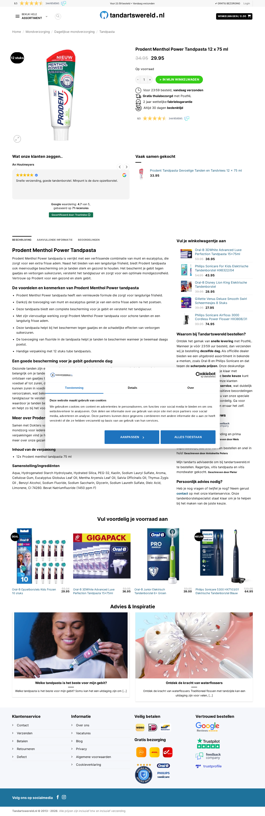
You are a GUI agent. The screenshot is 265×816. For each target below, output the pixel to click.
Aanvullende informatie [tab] (55, 239)
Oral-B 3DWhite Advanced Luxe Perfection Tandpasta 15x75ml (93, 591)
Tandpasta (107, 32)
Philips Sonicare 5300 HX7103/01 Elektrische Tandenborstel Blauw (217, 591)
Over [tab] (190, 387)
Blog (80, 741)
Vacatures (83, 733)
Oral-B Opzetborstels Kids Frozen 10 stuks (34, 591)
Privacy (81, 749)
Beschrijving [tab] (21, 239)
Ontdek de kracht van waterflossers (194, 683)
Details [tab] (132, 387)
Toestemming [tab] (74, 387)
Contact (23, 725)
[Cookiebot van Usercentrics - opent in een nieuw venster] (199, 375)
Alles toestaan (188, 437)
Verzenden (25, 733)
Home (16, 32)
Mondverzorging (38, 32)
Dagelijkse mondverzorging (74, 32)
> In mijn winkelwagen (179, 79)
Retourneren (26, 749)
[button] (246, 3)
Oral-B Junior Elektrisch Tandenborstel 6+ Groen (150, 591)
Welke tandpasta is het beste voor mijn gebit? (71, 683)
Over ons (82, 725)
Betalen (22, 741)
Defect (22, 757)
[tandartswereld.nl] (132, 15)
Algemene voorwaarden (93, 757)
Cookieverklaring (88, 765)
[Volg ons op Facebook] (58, 797)
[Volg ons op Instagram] (64, 797)
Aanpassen (129, 437)
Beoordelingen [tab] (89, 239)
